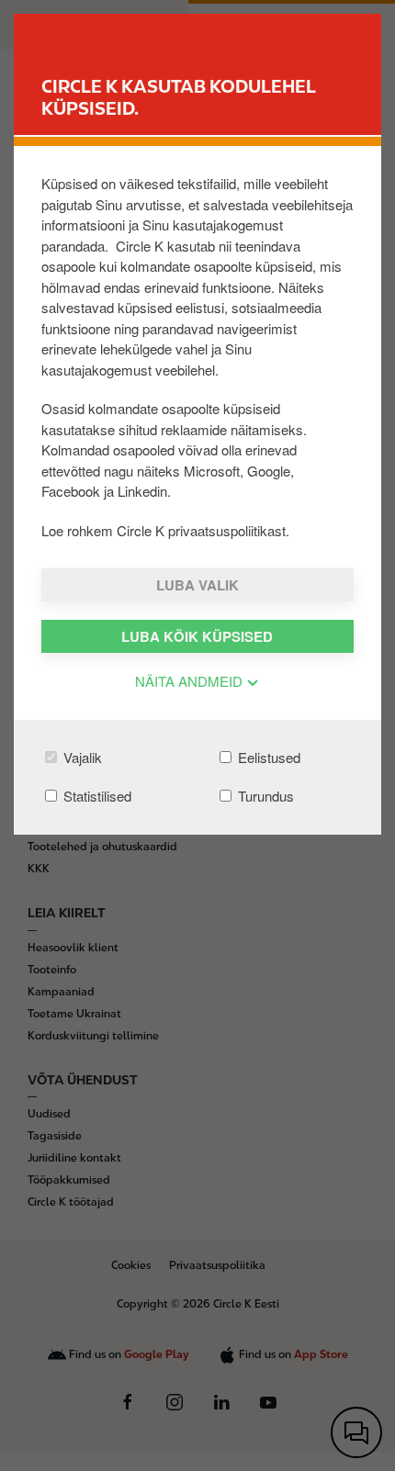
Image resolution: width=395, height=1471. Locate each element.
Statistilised (95, 795)
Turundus (264, 795)
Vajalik (81, 757)
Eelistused (267, 757)
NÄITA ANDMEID (190, 681)
